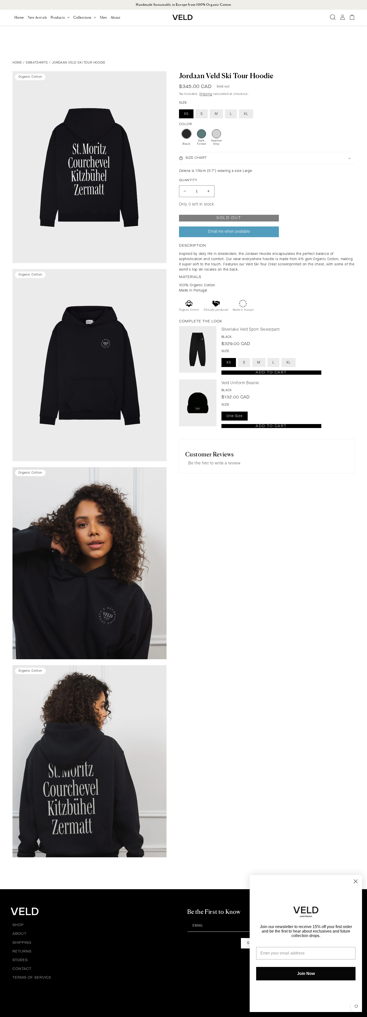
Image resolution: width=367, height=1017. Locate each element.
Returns (21, 951)
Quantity (188, 180)
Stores (20, 960)
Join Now (306, 973)
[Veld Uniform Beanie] (197, 402)
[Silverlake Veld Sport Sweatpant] (197, 349)
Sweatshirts (37, 62)
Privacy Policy (148, 994)
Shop (18, 925)
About (19, 934)
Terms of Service (31, 977)
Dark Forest (201, 142)
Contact (21, 969)
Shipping (205, 93)
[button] (60, 17)
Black (186, 144)
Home (17, 62)
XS (186, 114)
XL (246, 114)
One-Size (234, 416)
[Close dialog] (355, 881)
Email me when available (229, 232)
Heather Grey (216, 142)
